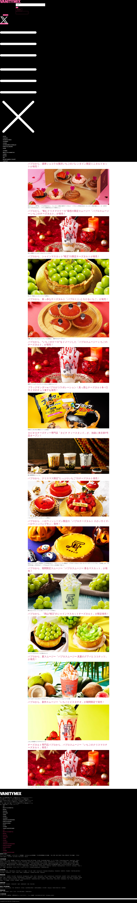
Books (4, 809)
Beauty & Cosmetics (8, 807)
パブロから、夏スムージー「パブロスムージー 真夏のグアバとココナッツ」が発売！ (68, 658)
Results (19, 9)
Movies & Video (7, 823)
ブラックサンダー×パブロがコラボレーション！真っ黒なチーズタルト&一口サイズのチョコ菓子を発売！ (68, 388)
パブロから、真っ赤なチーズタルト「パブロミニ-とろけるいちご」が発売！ (68, 299)
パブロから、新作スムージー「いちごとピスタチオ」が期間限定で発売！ (66, 702)
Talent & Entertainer (8, 828)
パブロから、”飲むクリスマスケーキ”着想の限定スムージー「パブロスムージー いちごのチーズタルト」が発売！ (68, 212)
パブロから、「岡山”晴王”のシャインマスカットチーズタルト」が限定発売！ (68, 613)
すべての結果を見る (22, 12)
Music (4, 824)
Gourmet (5, 818)
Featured (5, 812)
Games (4, 814)
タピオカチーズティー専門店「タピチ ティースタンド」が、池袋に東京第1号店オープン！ (68, 434)
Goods (4, 816)
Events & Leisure (7, 821)
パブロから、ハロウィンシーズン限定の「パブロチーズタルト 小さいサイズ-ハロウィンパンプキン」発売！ (68, 522)
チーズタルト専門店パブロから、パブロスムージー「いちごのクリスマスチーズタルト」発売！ (67, 746)
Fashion (5, 811)
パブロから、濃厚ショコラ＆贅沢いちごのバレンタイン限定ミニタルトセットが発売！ (67, 165)
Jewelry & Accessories (9, 819)
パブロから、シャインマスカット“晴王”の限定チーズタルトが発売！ (64, 256)
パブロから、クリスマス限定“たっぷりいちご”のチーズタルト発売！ (64, 478)
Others (5, 826)
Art (4, 806)
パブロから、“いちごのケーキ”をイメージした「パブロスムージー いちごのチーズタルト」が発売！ (68, 343)
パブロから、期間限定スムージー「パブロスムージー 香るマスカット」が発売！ (68, 569)
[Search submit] (17, 7)
